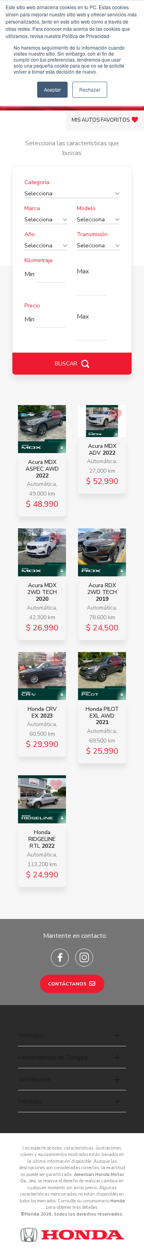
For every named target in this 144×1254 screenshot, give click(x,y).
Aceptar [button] (52, 89)
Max (83, 271)
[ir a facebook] (60, 958)
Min (29, 274)
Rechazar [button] (89, 89)
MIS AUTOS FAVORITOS (101, 120)
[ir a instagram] (84, 958)
